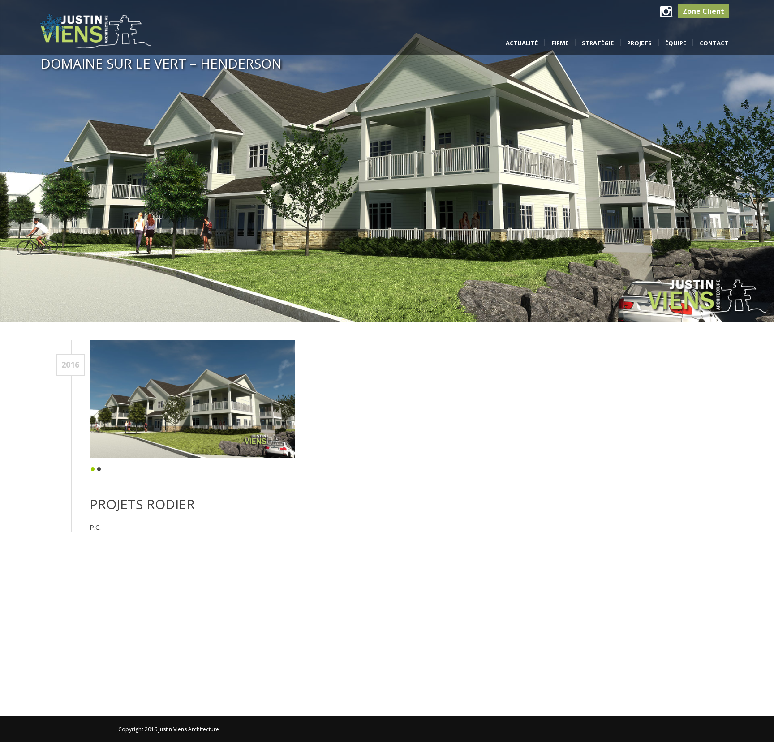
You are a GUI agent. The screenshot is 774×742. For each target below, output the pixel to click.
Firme (559, 43)
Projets (639, 43)
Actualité (522, 43)
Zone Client (703, 11)
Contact (714, 43)
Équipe (675, 43)
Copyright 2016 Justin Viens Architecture (168, 729)
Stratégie (598, 43)
